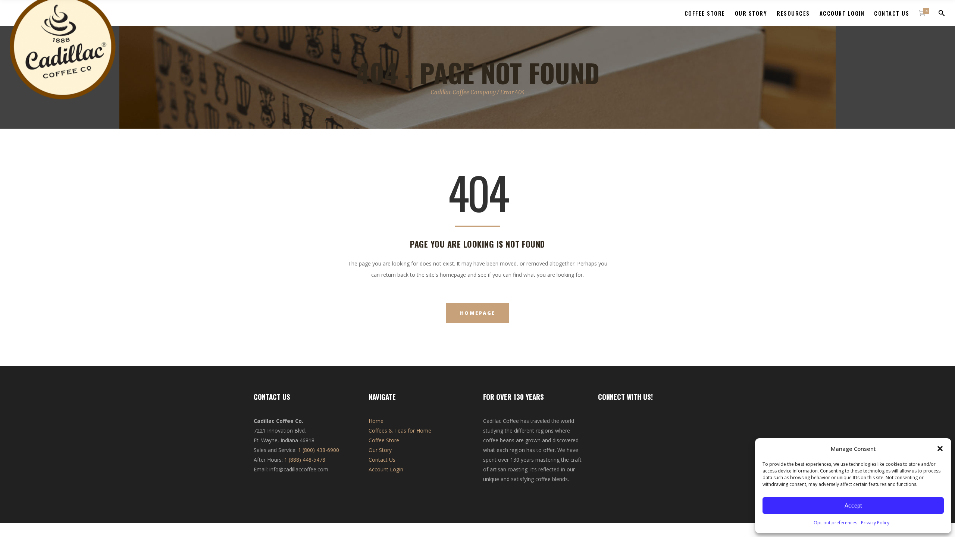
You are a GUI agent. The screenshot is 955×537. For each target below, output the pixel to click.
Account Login (386, 469)
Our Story (380, 449)
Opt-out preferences (835, 522)
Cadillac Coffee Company (463, 92)
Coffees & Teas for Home (400, 430)
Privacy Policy (875, 522)
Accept (853, 505)
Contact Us (382, 459)
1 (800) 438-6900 (318, 449)
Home (376, 420)
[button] (940, 448)
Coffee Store (384, 440)
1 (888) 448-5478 (304, 459)
